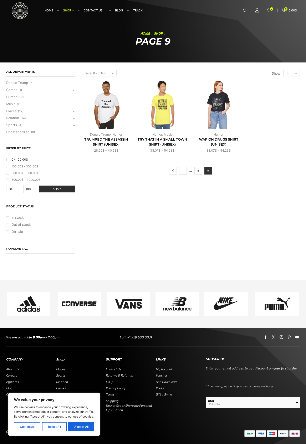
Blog (119, 10)
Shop (67, 10)
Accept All (81, 426)
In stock (17, 218)
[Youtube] (297, 337)
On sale (17, 232)
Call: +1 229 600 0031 (136, 337)
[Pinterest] (289, 337)
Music (168, 134)
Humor (117, 134)
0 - (19, 159)
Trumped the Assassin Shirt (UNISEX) (106, 141)
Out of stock (21, 225)
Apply (57, 188)
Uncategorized (18, 132)
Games (11, 90)
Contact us (93, 10)
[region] (54, 414)
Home (49, 10)
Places (11, 111)
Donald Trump (100, 134)
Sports (11, 125)
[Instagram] (281, 337)
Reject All (54, 426)
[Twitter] (273, 337)
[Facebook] (265, 337)
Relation (12, 118)
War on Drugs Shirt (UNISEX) (218, 141)
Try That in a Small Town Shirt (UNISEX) (162, 141)
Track (138, 10)
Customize (27, 426)
